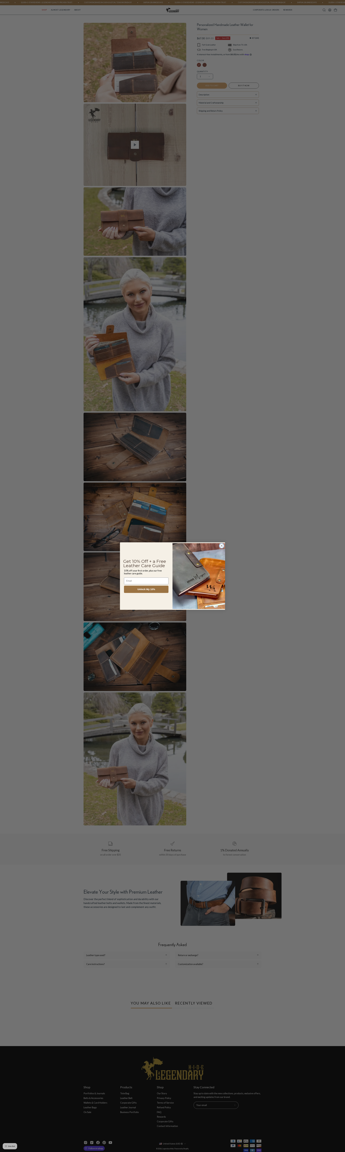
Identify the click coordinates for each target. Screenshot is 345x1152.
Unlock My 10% (146, 589)
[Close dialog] (221, 545)
